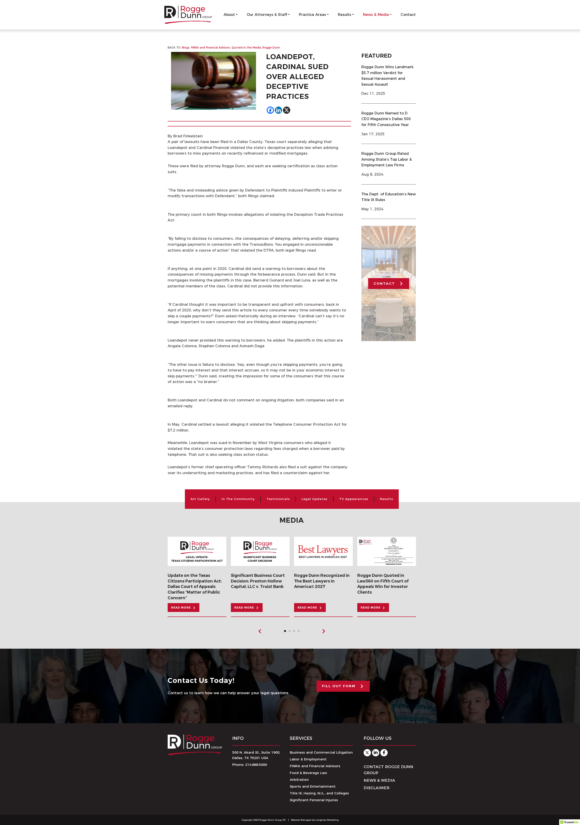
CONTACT (384, 283)
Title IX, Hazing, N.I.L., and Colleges (319, 793)
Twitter (367, 752)
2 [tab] (290, 632)
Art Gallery (200, 499)
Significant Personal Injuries (314, 800)
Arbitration (299, 779)
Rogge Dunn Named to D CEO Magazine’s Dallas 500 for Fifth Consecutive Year (386, 119)
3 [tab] (295, 632)
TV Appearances (353, 499)
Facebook (384, 752)
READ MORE (181, 607)
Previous (260, 631)
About (229, 14)
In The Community (238, 499)
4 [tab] (299, 632)
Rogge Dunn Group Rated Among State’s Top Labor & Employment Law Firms (386, 159)
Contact (408, 14)
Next (323, 631)
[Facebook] (270, 110)
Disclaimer (376, 788)
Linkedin (375, 752)
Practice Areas (312, 14)
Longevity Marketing (327, 820)
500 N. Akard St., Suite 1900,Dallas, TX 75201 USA (256, 755)
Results (344, 14)
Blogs (185, 47)
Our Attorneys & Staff (267, 14)
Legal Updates (314, 499)
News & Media (376, 14)
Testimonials (278, 499)
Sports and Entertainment (313, 786)
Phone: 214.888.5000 (249, 764)
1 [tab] (286, 632)
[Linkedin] (278, 110)
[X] (286, 110)
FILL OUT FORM (338, 686)
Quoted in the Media (246, 47)
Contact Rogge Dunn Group (388, 769)
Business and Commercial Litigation (321, 752)
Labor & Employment (308, 759)
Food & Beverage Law (308, 773)
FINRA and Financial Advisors (210, 47)
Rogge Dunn (271, 47)
